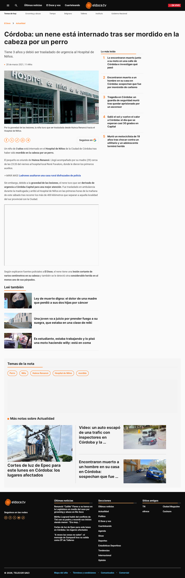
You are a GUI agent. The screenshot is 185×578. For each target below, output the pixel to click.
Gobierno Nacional (119, 13)
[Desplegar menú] (6, 5)
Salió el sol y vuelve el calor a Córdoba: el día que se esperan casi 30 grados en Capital (123, 121)
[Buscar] (16, 5)
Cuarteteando (72, 5)
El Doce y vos (53, 5)
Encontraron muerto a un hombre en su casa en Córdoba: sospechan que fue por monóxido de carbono (124, 82)
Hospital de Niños (63, 373)
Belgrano (68, 13)
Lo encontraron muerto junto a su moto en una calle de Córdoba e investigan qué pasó (124, 62)
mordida (82, 373)
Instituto (99, 13)
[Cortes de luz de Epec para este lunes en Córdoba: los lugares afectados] (39, 443)
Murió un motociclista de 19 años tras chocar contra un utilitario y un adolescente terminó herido (123, 141)
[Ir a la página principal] (96, 5)
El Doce (7, 23)
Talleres (84, 13)
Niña (24, 373)
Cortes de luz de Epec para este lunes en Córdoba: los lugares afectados (34, 470)
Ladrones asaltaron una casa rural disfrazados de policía (50, 175)
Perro (12, 373)
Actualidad (20, 23)
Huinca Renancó (40, 373)
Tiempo (52, 13)
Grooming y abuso (33, 13)
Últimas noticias (33, 5)
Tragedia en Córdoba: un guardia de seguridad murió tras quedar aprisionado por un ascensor (123, 102)
